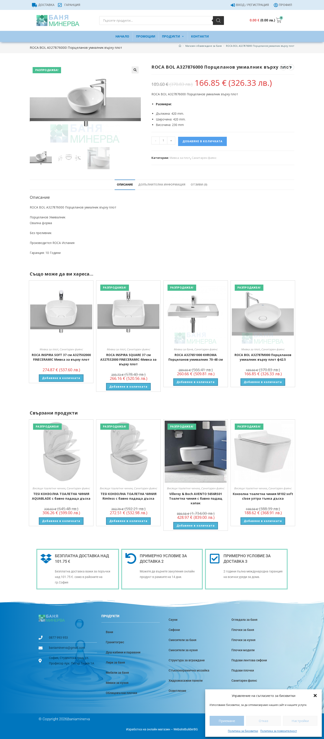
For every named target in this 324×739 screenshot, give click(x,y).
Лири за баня (115, 662)
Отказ (263, 720)
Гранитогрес (115, 642)
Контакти (200, 36)
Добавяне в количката (202, 141)
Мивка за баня (183, 349)
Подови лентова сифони (249, 660)
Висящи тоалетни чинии (48, 488)
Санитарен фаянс (204, 158)
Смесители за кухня (183, 650)
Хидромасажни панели (186, 680)
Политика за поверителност (278, 731)
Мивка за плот (180, 158)
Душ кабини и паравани (123, 652)
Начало (122, 36)
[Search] (218, 20)
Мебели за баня (117, 672)
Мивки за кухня (117, 683)
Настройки (300, 720)
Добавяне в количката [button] (61, 378)
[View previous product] (283, 67)
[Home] (180, 45)
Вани (109, 632)
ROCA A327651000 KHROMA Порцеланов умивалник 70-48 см (195, 357)
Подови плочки (242, 670)
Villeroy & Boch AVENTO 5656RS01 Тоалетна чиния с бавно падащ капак (195, 498)
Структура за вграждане (187, 660)
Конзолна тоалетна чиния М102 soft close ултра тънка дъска (263, 496)
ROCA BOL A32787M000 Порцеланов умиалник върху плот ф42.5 (263, 357)
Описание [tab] (125, 184)
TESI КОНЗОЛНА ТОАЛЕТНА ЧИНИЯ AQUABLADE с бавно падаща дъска (61, 496)
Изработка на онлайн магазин (148, 729)
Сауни (173, 619)
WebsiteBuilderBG (185, 729)
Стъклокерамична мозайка (189, 670)
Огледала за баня (244, 619)
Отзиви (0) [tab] (199, 184)
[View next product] (291, 67)
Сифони (174, 630)
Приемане (227, 720)
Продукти (171, 36)
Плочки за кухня (243, 640)
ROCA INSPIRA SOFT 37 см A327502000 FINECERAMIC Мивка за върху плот (61, 357)
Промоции (145, 36)
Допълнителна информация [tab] (161, 184)
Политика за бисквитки (243, 731)
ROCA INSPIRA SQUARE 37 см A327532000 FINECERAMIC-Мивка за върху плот (128, 359)
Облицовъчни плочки (121, 693)
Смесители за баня (182, 640)
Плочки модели (243, 650)
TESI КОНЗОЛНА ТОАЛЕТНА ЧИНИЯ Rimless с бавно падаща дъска (128, 496)
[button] (315, 695)
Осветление (177, 690)
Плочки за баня (242, 630)
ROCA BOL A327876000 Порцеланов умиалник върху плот (260, 45)
